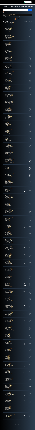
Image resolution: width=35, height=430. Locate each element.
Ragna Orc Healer (7, 225)
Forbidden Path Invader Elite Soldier (10, 49)
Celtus (7, 97)
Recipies (26, 6)
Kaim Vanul (6, 174)
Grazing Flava (7, 123)
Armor (6, 6)
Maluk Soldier (7, 50)
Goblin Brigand (7, 408)
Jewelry (9, 6)
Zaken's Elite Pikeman (8, 110)
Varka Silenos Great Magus (8, 394)
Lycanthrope (6, 370)
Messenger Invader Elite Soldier (9, 343)
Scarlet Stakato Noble (8, 44)
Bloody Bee (6, 301)
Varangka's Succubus (8, 387)
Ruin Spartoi (6, 334)
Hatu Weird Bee (7, 403)
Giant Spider (6, 359)
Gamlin (6, 189)
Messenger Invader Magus (8, 146)
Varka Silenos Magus (8, 74)
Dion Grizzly (6, 374)
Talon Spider (6, 358)
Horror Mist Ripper (7, 286)
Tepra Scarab (6, 380)
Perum (6, 66)
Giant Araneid (7, 409)
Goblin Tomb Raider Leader (9, 330)
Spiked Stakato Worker (8, 57)
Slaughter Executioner (8, 183)
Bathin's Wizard (7, 86)
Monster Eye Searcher (8, 196)
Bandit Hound (7, 224)
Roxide (6, 154)
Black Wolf (6, 418)
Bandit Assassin (7, 177)
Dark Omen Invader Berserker (9, 22)
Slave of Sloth (7, 137)
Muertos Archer (7, 393)
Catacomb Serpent (7, 65)
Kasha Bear (6, 364)
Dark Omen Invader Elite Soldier (9, 414)
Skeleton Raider (7, 327)
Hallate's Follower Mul (8, 182)
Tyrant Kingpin (7, 256)
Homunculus (6, 115)
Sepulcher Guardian (7, 28)
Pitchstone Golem (7, 401)
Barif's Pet (6, 82)
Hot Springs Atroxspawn (8, 217)
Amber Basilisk (7, 221)
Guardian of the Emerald (8, 153)
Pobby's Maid (7, 377)
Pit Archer (6, 147)
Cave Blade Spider (7, 329)
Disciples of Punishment (8, 312)
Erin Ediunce (6, 218)
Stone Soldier (7, 299)
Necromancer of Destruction (9, 75)
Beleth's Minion (7, 191)
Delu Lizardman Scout (8, 365)
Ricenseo (6, 24)
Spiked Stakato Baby (8, 371)
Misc (19, 6)
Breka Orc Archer (7, 184)
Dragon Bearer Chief (8, 148)
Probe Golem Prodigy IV (8, 212)
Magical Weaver (7, 337)
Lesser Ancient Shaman (8, 197)
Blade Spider (6, 349)
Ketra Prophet (7, 52)
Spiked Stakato (7, 46)
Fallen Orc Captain (7, 234)
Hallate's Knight (7, 181)
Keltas (6, 344)
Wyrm (6, 278)
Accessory (16, 6)
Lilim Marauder (7, 126)
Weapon (3, 6)
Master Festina (7, 285)
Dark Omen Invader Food (8, 248)
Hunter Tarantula (7, 386)
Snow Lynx (6, 250)
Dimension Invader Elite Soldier (9, 87)
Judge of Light (7, 283)
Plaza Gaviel (6, 228)
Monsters (16, 424)
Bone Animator (7, 108)
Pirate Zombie (7, 138)
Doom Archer (7, 190)
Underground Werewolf (8, 373)
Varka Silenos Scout (7, 60)
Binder (6, 213)
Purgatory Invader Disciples (8, 94)
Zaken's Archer (7, 220)
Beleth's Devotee (7, 133)
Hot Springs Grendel (7, 211)
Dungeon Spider (7, 341)
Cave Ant (6, 72)
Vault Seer (6, 79)
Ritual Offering (7, 396)
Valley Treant (6, 118)
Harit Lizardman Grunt (8, 242)
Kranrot (6, 168)
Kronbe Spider (7, 203)
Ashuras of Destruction (8, 240)
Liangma (6, 122)
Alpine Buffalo (7, 131)
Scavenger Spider (7, 315)
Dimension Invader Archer (8, 102)
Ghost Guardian (7, 392)
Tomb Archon (7, 64)
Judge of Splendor (7, 96)
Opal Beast (6, 342)
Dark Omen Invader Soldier (8, 101)
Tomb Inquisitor (7, 80)
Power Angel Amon (7, 116)
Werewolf (6, 399)
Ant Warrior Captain (7, 67)
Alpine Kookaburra (7, 35)
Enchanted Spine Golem (8, 307)
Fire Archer (6, 88)
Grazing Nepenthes (7, 268)
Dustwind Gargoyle (7, 294)
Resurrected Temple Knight (8, 104)
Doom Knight (7, 170)
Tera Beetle (6, 366)
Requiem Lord (7, 89)
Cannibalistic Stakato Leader (9, 305)
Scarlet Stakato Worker (8, 292)
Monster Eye (6, 416)
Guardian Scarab (7, 78)
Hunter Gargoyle (7, 257)
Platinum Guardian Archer (8, 71)
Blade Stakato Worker (8, 109)
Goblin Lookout (7, 417)
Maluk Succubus (7, 279)
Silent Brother (7, 219)
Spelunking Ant (7, 261)
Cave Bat (6, 356)
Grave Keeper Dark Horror (8, 36)
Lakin (5, 161)
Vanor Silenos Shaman (8, 269)
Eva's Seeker (6, 198)
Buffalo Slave (7, 103)
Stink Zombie (7, 351)
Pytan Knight (6, 43)
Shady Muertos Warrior (8, 345)
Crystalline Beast (7, 350)
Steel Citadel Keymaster (8, 313)
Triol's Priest (6, 227)
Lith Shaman (6, 38)
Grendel (6, 125)
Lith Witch (6, 59)
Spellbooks (22, 6)
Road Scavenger (7, 255)
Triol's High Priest (7, 335)
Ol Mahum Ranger (7, 276)
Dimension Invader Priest (8, 93)
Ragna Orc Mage (7, 166)
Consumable (12, 6)
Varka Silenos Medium (8, 291)
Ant (5, 328)
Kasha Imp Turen (7, 232)
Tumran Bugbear (7, 321)
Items (19, 424)
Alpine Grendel (7, 155)
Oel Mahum (6, 336)
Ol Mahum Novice (7, 348)
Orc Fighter (6, 388)
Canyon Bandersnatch (8, 272)
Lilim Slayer (6, 144)
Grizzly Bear (6, 352)
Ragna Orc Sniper (7, 271)
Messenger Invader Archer (8, 152)
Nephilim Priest (7, 400)
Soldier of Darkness (7, 37)
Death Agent (6, 275)
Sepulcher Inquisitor (7, 385)
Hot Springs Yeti (7, 199)
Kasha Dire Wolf (7, 262)
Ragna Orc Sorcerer (7, 145)
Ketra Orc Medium (7, 415)
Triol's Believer (7, 363)
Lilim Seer (6, 206)
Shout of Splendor (7, 117)
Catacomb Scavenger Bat (8, 81)
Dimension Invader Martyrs (8, 27)
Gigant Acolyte (7, 58)
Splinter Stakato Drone (8, 95)
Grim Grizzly (6, 323)
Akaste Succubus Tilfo (8, 379)
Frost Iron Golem (7, 249)
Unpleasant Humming (8, 176)
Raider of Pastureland (8, 205)
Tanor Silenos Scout (7, 326)
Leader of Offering (7, 254)
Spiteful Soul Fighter (7, 160)
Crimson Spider (7, 314)
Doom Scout (6, 293)
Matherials (29, 6)
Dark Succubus (7, 407)
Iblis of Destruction (7, 253)
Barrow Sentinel (7, 29)
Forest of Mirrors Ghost (8, 264)
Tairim (6, 284)
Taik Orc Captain (7, 151)
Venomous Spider (7, 402)
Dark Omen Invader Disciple (9, 140)
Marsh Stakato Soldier (8, 270)
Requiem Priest (7, 42)
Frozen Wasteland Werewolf (9, 159)
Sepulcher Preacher (7, 51)
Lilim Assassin (7, 31)
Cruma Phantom (7, 372)
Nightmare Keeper (7, 322)
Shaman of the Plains (8, 100)
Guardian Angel (7, 204)
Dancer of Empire (7, 30)
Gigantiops (6, 111)
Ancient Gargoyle (7, 277)
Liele (5, 139)
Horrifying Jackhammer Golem (9, 23)
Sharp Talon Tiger (7, 235)
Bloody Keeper (7, 124)
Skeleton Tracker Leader (8, 378)
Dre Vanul (6, 381)
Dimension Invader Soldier (8, 210)
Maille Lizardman (7, 410)
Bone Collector (7, 119)
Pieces (32, 6)
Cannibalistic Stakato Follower (9, 173)
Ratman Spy (6, 357)
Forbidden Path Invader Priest (9, 162)
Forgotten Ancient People (8, 73)
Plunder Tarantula (7, 298)
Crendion (6, 45)
